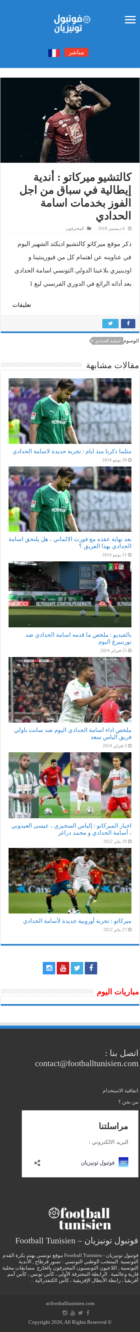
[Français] (54, 52)
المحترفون (75, 228)
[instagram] (49, 968)
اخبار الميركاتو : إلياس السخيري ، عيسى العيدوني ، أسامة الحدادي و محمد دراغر (71, 829)
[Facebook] (91, 968)
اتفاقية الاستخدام (120, 1090)
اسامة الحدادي (108, 340)
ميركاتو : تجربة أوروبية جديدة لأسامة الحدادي (77, 920)
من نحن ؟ (128, 1102)
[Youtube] (63, 968)
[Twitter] (77, 968)
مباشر (76, 52)
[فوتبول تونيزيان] (70, 21)
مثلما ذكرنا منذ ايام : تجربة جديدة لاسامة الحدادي (71, 451)
